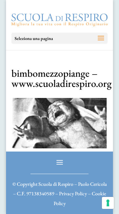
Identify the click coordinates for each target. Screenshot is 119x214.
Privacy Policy (73, 193)
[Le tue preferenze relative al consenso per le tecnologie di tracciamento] (108, 203)
